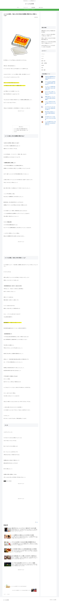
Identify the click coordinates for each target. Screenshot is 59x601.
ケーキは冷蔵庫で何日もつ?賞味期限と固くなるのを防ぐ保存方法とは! (50, 123)
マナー (42, 58)
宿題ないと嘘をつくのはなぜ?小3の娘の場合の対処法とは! (48, 39)
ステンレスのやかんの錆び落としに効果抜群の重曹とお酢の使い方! (50, 83)
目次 (19, 126)
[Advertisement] (21, 24)
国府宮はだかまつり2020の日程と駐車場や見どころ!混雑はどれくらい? (48, 42)
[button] (21, 45)
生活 (42, 67)
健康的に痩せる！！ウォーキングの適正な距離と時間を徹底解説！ (50, 98)
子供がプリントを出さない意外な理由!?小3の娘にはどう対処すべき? (48, 35)
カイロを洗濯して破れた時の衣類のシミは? (21, 130)
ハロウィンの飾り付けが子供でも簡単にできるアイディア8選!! (50, 103)
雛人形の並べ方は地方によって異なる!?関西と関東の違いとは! (50, 113)
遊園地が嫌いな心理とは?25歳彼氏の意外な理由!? (48, 31)
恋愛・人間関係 (44, 63)
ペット (42, 56)
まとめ (16, 131)
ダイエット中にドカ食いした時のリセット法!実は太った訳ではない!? (50, 93)
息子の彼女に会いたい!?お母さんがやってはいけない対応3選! (50, 118)
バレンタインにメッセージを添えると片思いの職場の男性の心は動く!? (50, 108)
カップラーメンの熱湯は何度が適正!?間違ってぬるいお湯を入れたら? (50, 88)
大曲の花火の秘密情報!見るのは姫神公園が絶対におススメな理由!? (50, 78)
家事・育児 (43, 60)
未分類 (42, 65)
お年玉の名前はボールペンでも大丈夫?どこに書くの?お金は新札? (48, 46)
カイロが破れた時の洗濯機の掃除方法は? (21, 128)
